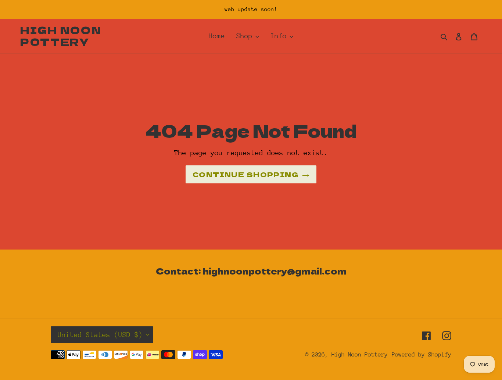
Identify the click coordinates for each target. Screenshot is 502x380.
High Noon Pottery (60, 36)
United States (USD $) (100, 334)
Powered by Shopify (421, 354)
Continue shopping (245, 174)
